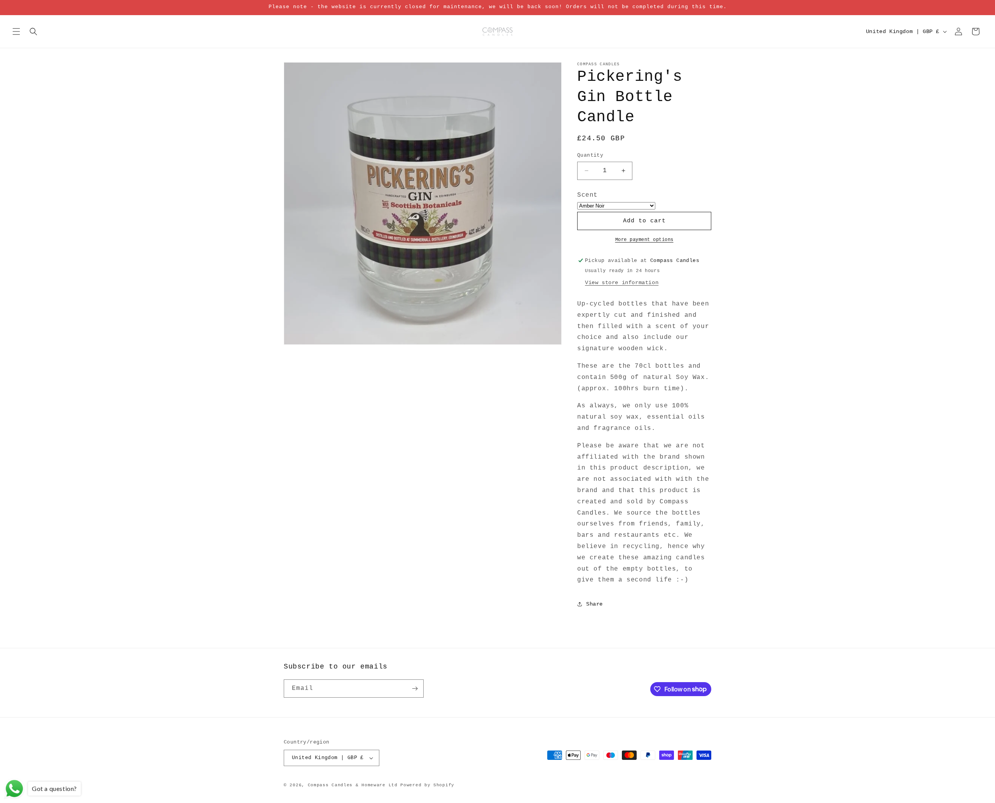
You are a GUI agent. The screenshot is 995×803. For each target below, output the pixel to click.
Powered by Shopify (427, 785)
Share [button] (594, 604)
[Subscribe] (414, 688)
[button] (16, 31)
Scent (587, 195)
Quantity (590, 155)
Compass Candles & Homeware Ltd (353, 785)
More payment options (644, 240)
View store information (621, 282)
